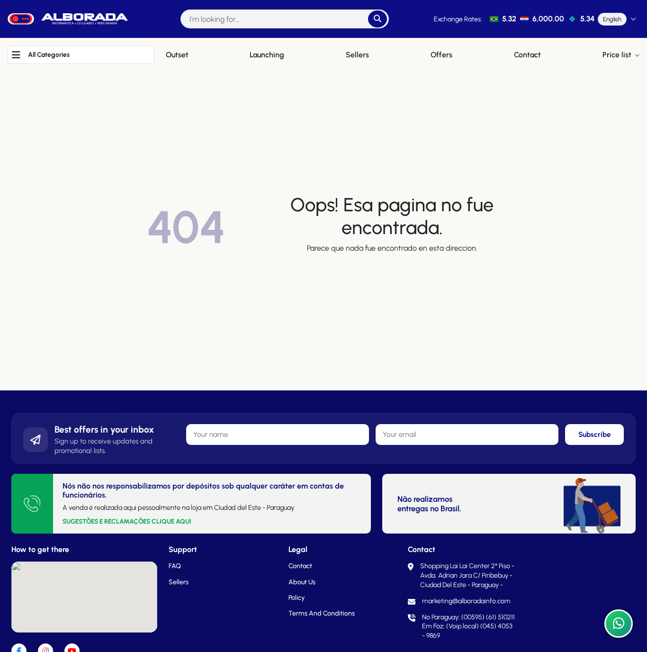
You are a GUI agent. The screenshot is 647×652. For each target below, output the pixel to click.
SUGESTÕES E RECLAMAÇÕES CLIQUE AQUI (127, 521)
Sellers (179, 582)
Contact (300, 566)
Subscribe (594, 434)
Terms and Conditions (321, 613)
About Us (301, 582)
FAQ (175, 566)
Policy (296, 598)
